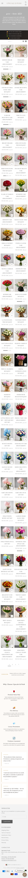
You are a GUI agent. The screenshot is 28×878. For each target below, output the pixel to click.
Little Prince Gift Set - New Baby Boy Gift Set (7, 420)
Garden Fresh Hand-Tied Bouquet (21, 518)
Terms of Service (5, 832)
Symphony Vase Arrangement (21, 270)
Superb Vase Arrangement (7, 295)
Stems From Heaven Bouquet (21, 396)
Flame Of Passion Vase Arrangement (7, 196)
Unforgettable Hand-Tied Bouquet (7, 90)
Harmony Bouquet (7, 396)
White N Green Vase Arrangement (21, 597)
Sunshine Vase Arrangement (21, 195)
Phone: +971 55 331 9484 (7, 858)
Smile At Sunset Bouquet (7, 244)
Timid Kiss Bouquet (20, 61)
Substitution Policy (6, 835)
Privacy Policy (5, 840)
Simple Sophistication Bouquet (20, 371)
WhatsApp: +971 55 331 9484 (8, 857)
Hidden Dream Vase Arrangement (7, 62)
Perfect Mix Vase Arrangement (21, 419)
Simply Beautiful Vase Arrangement (21, 469)
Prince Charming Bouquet (7, 370)
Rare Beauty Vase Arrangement (21, 445)
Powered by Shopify (19, 867)
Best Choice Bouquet (7, 621)
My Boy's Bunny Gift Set (7, 445)
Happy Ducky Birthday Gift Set (7, 570)
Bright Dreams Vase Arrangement (7, 145)
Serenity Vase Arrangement (7, 221)
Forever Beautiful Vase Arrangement (7, 117)
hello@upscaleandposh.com (8, 860)
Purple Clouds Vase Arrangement (21, 245)
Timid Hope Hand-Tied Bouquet (7, 170)
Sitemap (3, 842)
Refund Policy (5, 837)
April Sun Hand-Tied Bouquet (20, 144)
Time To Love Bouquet (20, 116)
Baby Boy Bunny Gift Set (7, 468)
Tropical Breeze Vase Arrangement (7, 271)
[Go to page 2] (18, 664)
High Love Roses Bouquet (21, 295)
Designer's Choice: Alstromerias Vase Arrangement (21, 625)
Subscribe (7, 821)
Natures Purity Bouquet (20, 321)
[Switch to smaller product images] (26, 41)
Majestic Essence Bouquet (21, 344)
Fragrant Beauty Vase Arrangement (21, 171)
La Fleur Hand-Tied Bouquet (7, 321)
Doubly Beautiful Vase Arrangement (21, 90)
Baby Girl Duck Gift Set (21, 494)
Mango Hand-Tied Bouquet (21, 221)
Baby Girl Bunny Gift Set (7, 494)
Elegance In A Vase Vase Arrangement (20, 571)
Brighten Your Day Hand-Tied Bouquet (7, 597)
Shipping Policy (5, 830)
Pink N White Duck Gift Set (7, 543)
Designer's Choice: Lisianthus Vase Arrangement (7, 653)
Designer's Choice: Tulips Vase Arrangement (21, 653)
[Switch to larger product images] (23, 41)
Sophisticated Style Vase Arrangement (21, 544)
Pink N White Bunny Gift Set (7, 517)
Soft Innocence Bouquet (7, 344)
